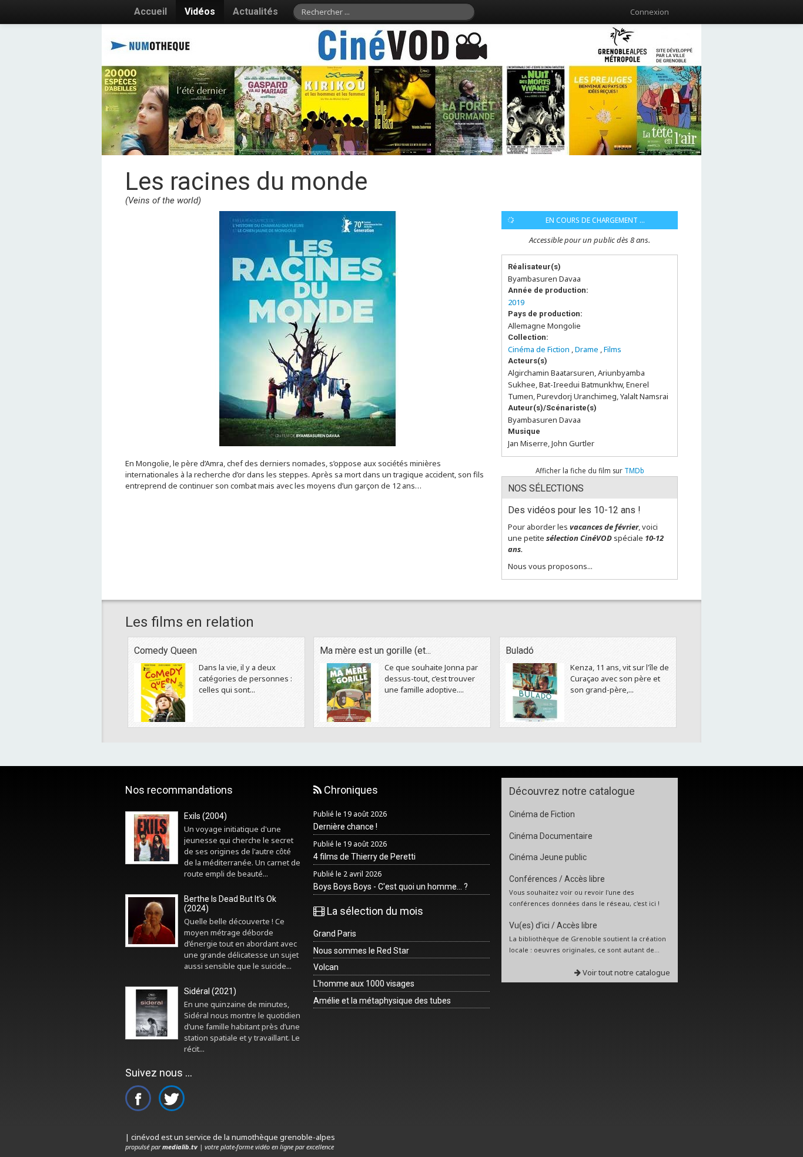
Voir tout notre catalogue (625, 972)
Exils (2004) (205, 816)
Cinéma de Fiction (539, 349)
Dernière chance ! (345, 826)
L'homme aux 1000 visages (363, 983)
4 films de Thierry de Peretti (364, 856)
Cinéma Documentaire (551, 836)
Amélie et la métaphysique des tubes (382, 1000)
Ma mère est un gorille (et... (375, 650)
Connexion (649, 11)
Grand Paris (334, 933)
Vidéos (200, 11)
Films (612, 349)
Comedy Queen (165, 650)
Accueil (150, 11)
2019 (516, 302)
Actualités (255, 11)
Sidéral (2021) (210, 991)
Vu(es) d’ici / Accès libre (553, 925)
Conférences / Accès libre (557, 879)
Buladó (520, 650)
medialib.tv (180, 1146)
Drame (586, 349)
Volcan (326, 967)
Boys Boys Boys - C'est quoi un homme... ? (390, 886)
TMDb (634, 470)
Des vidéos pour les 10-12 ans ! (574, 510)
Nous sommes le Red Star (361, 950)
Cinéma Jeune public (548, 857)
